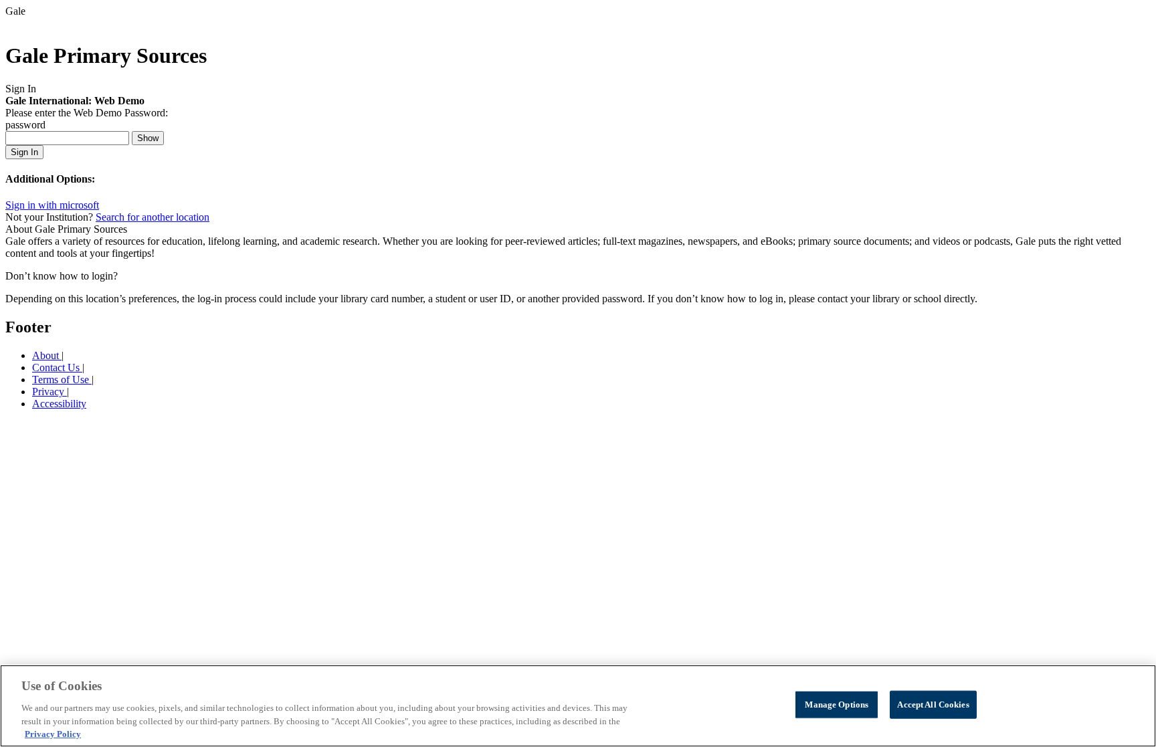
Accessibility (59, 403)
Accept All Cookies (933, 705)
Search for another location (152, 217)
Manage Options (836, 705)
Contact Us (57, 367)
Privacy (49, 391)
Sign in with (52, 205)
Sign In (24, 152)
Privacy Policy (53, 733)
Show (148, 138)
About (47, 355)
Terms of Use (62, 379)
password (25, 124)
